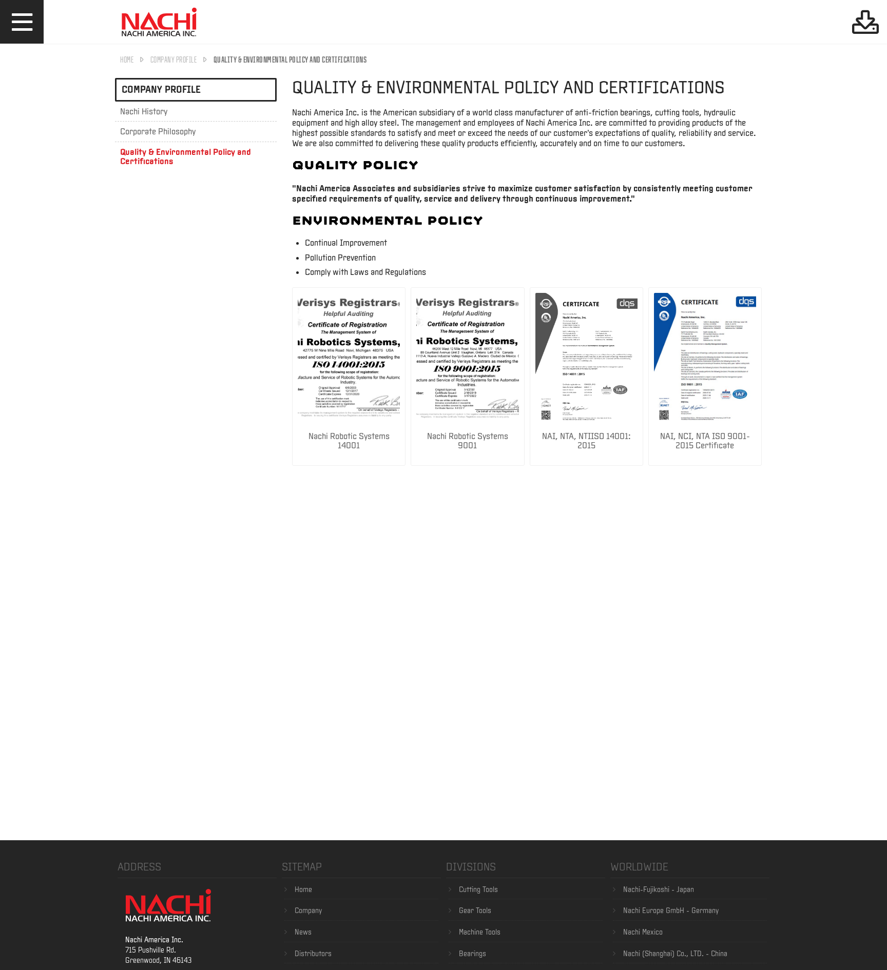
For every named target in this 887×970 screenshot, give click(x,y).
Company (308, 910)
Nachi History (143, 111)
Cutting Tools (478, 889)
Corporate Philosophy (158, 131)
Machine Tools (479, 932)
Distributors (313, 953)
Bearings (472, 953)
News (303, 932)
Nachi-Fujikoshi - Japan (658, 889)
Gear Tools (475, 910)
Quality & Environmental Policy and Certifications (185, 156)
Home (126, 59)
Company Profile (173, 59)
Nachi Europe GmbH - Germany (671, 910)
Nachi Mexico (643, 932)
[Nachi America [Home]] (159, 38)
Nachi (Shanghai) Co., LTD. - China (675, 953)
